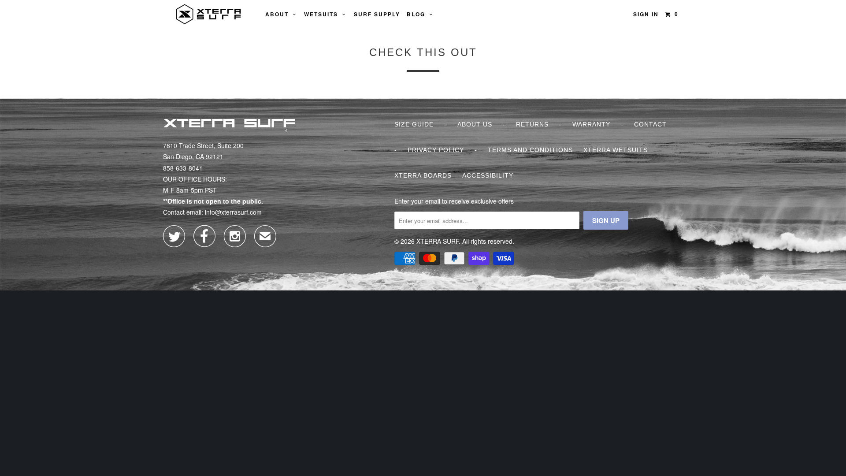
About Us (474, 124)
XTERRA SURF (437, 241)
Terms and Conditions (530, 149)
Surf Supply (377, 14)
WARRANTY (591, 124)
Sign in (646, 14)
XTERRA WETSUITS (615, 149)
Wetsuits (323, 14)
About (279, 14)
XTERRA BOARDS (423, 175)
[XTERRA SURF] (208, 14)
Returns (532, 124)
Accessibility (487, 175)
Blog (418, 14)
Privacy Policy (436, 149)
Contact (650, 124)
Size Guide (414, 124)
